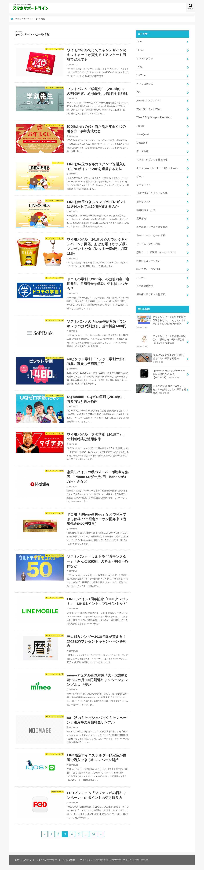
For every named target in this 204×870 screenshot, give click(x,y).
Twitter (139, 67)
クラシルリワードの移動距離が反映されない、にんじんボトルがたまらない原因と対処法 (161, 322)
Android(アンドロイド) (148, 100)
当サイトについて (23, 860)
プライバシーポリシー (46, 860)
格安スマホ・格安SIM (148, 269)
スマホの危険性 (144, 286)
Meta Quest (142, 134)
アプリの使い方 (144, 84)
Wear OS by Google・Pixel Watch (154, 117)
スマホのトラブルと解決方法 (152, 227)
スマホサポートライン (119, 860)
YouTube (141, 75)
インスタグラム (144, 58)
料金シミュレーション (148, 261)
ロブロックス (143, 185)
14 (93, 834)
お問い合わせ (68, 860)
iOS (138, 92)
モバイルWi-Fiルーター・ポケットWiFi (157, 168)
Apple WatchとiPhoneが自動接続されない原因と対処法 (169, 358)
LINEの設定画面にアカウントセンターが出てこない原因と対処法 (169, 389)
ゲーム (140, 176)
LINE (139, 41)
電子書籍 (141, 218)
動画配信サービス (146, 210)
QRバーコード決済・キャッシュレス (156, 252)
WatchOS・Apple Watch (149, 109)
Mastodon (141, 142)
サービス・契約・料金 (148, 244)
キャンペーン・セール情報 (150, 235)
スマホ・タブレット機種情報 (152, 159)
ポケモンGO (143, 201)
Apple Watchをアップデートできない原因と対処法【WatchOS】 (169, 374)
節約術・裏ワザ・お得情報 (150, 294)
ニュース (141, 277)
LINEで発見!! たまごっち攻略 (152, 193)
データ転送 (142, 151)
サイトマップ (86, 860)
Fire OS (140, 126)
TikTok (139, 50)
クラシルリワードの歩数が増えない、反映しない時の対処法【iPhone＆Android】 (161, 341)
